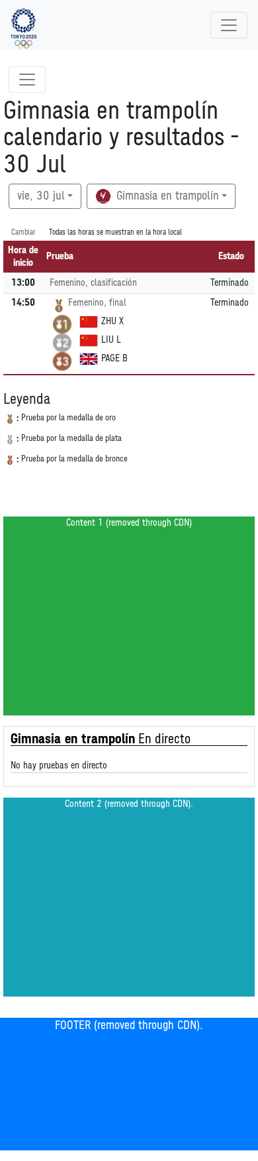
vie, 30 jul (41, 196)
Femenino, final (97, 302)
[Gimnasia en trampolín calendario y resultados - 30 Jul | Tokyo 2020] (23, 25)
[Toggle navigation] (228, 25)
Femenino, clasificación (93, 282)
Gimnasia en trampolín (166, 196)
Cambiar (23, 232)
